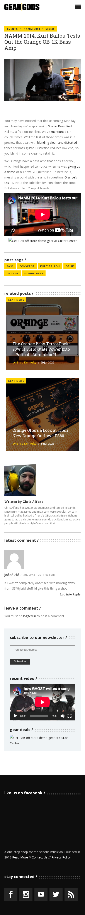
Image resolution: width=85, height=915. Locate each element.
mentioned (58, 132)
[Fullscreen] (69, 716)
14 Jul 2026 (47, 443)
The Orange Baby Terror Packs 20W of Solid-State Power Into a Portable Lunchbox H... (41, 349)
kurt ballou (50, 266)
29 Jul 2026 (47, 362)
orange (13, 273)
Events (12, 28)
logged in (29, 616)
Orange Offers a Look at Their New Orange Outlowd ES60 (40, 433)
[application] (42, 702)
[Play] (15, 716)
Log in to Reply (70, 594)
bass (10, 266)
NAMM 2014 (32, 28)
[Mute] (62, 716)
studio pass (33, 273)
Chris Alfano (33, 502)
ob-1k (70, 266)
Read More (20, 857)
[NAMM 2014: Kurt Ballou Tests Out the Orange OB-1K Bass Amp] (20, 480)
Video (50, 28)
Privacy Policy (61, 857)
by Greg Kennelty (24, 362)
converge (26, 266)
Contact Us (40, 857)
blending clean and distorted (57, 142)
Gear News (16, 299)
